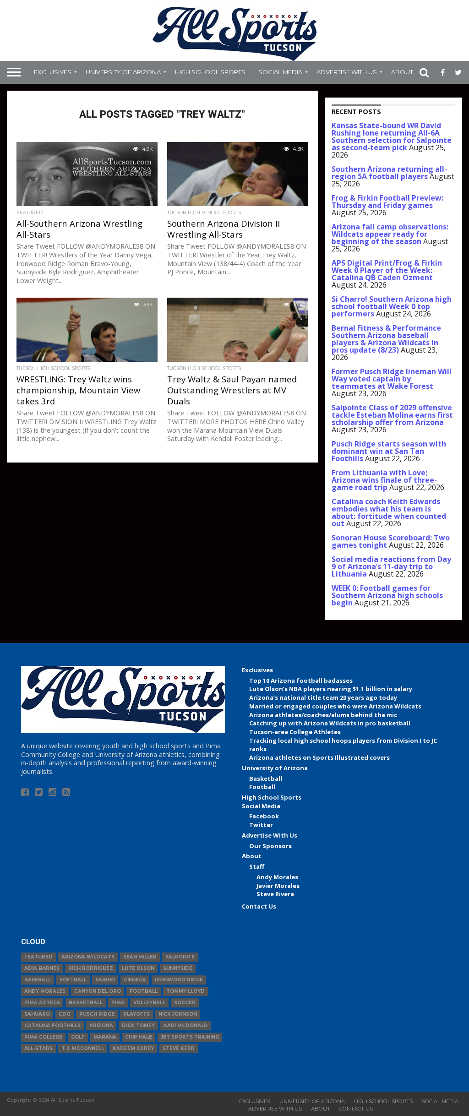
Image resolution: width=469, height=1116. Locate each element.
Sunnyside (177, 968)
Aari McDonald (186, 1026)
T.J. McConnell (82, 1048)
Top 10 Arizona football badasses (301, 680)
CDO (65, 1014)
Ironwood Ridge (179, 980)
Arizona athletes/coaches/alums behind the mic (323, 715)
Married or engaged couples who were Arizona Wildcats (335, 706)
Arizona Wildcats (88, 957)
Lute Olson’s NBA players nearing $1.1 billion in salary (330, 689)
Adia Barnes (42, 968)
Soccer (185, 1003)
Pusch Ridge (97, 1014)
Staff (256, 866)
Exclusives (52, 72)
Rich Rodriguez (90, 968)
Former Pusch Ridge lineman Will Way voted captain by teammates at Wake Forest (392, 378)
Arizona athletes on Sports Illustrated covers (319, 757)
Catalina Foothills (52, 1026)
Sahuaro (37, 1014)
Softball (73, 980)
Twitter (261, 825)
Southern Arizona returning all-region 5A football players (389, 172)
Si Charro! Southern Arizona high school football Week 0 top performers (392, 306)
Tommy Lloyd (185, 991)
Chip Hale (138, 1037)
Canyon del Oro (97, 991)
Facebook (264, 816)
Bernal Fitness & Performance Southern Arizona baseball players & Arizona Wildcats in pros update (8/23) (386, 339)
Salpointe (180, 957)
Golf (78, 1037)
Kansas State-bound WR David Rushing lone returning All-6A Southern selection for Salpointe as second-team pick (392, 136)
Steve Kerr (179, 1048)
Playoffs (136, 1014)
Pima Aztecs (42, 1003)
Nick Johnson (177, 1014)
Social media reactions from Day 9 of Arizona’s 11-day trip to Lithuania (391, 566)
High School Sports (210, 72)
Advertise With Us (346, 72)
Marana (104, 1037)
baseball (37, 980)
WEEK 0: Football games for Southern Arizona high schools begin (387, 595)
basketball (86, 1003)
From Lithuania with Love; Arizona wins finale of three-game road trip (384, 480)
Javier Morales (278, 886)
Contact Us (259, 906)
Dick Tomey (138, 1026)
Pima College (43, 1037)
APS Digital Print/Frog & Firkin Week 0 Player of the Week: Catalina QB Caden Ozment (387, 270)
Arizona (101, 1026)
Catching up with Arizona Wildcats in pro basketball (329, 723)
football (144, 991)
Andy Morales (277, 877)
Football (262, 787)
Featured (38, 957)
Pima (118, 1003)
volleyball (149, 1003)
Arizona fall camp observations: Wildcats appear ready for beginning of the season (390, 234)
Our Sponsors (270, 846)
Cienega (135, 980)
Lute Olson (138, 968)
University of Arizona (123, 72)
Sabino (105, 980)
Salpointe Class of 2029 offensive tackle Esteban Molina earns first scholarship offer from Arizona (392, 415)
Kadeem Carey (133, 1048)
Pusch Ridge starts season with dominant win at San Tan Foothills (389, 451)
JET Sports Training (190, 1037)
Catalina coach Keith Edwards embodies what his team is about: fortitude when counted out (389, 512)
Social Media (280, 72)
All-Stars (38, 1048)
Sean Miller (140, 957)
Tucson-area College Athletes (295, 732)
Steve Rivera (275, 894)
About (402, 72)
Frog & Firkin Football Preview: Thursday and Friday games (387, 201)
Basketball (265, 778)
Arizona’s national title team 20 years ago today (323, 697)
